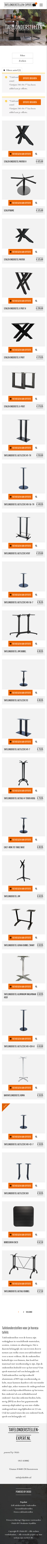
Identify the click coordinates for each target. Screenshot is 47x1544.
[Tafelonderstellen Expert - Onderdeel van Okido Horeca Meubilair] (18, 4)
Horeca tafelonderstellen (23, 1512)
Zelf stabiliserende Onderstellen (23, 1505)
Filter (22, 55)
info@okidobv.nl (23, 1477)
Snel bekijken (36, 153)
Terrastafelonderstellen (24, 1508)
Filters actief (13, 70)
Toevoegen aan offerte (21, 153)
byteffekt (32, 1523)
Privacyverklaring (13, 1520)
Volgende (28, 1312)
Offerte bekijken (30, 78)
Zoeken (22, 60)
